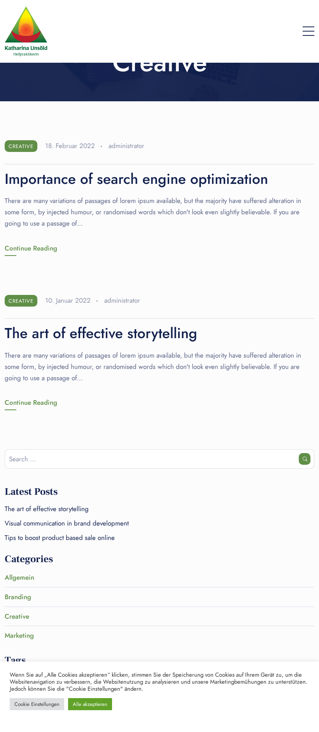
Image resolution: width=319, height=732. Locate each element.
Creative (21, 146)
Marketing (19, 635)
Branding (18, 596)
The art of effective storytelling (101, 333)
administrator (126, 145)
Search (304, 459)
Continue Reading (31, 248)
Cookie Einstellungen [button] (37, 704)
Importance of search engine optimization (136, 178)
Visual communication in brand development (67, 523)
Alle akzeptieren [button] (90, 704)
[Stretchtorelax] (26, 31)
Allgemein (19, 577)
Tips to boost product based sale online (60, 537)
